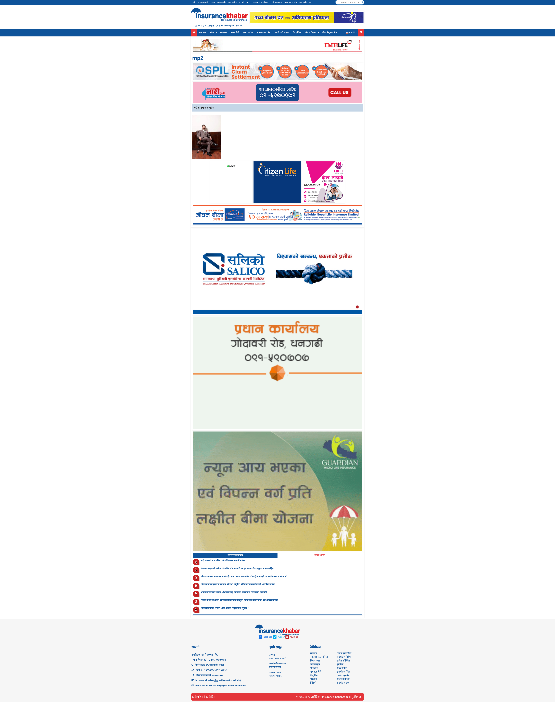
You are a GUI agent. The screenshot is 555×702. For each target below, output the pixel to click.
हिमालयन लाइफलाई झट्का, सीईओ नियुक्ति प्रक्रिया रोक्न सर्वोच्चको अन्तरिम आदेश (238, 584)
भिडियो (313, 683)
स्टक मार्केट (248, 33)
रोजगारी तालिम (343, 679)
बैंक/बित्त (297, 33)
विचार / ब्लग (310, 33)
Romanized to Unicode (238, 2)
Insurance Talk (290, 2)
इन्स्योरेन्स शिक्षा (264, 33)
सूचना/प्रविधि (315, 672)
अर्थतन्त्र (223, 33)
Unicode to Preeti (200, 2)
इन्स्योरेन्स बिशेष (344, 657)
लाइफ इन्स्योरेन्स (344, 653)
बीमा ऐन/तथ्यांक (329, 33)
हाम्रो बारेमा (197, 696)
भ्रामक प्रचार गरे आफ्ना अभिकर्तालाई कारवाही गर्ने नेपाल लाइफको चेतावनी (234, 592)
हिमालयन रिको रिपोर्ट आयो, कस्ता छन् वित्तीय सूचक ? (225, 608)
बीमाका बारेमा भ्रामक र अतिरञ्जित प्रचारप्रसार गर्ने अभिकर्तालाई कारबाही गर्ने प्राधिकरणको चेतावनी (244, 576)
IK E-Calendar (305, 2)
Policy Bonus (276, 2)
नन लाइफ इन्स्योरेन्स (319, 657)
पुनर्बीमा (340, 664)
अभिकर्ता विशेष (282, 33)
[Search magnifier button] (362, 2)
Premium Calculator (259, 2)
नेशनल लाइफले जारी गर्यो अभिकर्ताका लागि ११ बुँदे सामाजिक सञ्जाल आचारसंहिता (237, 568)
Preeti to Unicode (218, 2)
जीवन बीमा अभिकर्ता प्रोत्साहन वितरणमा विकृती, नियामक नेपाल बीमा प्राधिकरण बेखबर (239, 600)
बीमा (212, 33)
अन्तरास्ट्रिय (315, 664)
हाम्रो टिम (210, 696)
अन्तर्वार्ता (235, 33)
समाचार (202, 33)
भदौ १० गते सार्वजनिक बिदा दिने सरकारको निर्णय (223, 561)
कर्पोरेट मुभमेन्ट (343, 676)
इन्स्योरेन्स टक (343, 683)
